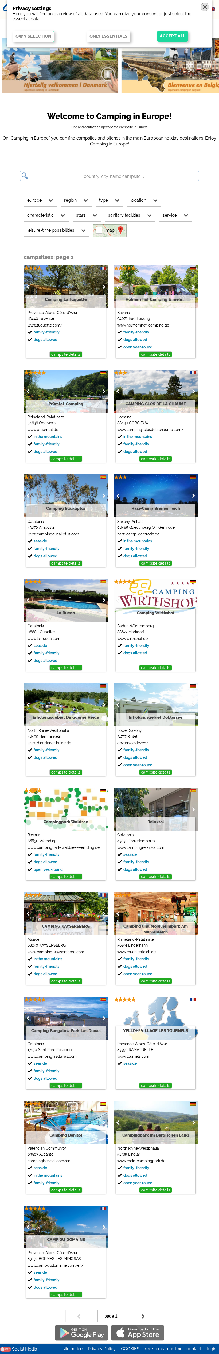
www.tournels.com (133, 1056)
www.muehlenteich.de (136, 952)
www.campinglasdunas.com (52, 1056)
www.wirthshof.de (132, 638)
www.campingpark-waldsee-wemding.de (64, 847)
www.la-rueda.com (44, 638)
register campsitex (163, 1348)
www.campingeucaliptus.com (53, 534)
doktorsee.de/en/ (132, 743)
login (211, 1348)
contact (193, 1348)
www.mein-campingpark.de (141, 1161)
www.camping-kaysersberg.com (56, 952)
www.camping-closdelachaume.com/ (150, 429)
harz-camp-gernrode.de (138, 534)
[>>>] (143, 1316)
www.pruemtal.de (43, 429)
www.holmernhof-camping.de (143, 325)
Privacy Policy (102, 1348)
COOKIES (130, 1348)
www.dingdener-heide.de (49, 743)
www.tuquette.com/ (45, 325)
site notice (73, 1348)
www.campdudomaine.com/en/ (56, 1265)
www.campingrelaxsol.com (140, 847)
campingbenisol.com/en (49, 1161)
